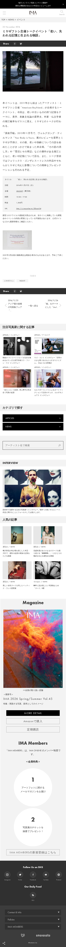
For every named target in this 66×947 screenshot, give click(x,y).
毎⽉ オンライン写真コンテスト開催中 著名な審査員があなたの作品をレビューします (33, 4)
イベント (21, 19)
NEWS (11, 19)
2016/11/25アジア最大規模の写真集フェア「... (15, 305)
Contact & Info (14, 912)
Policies (11, 919)
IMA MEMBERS (15, 926)
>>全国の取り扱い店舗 (33, 690)
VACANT (19, 191)
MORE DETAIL (33, 713)
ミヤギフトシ (9, 281)
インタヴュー (15, 335)
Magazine (33, 603)
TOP (3, 19)
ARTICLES (6, 335)
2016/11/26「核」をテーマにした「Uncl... (51, 303)
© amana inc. (33, 943)
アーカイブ (46, 335)
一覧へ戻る (33, 305)
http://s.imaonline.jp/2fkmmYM (28, 208)
